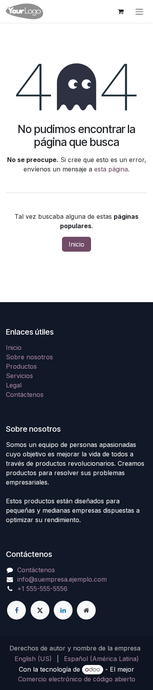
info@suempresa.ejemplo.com (62, 579)
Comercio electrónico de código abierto (76, 679)
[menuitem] (33, 659)
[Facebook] (16, 610)
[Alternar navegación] (139, 11)
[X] (40, 610)
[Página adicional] (86, 610)
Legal (14, 385)
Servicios (19, 376)
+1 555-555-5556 (42, 589)
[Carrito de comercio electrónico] (120, 11)
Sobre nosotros (29, 357)
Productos (21, 366)
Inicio (76, 244)
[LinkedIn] (63, 610)
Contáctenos (25, 394)
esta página (111, 169)
